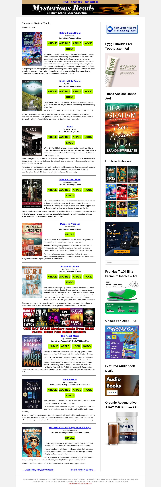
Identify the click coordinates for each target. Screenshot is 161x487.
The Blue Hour (70, 379)
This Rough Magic (70, 336)
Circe (70, 127)
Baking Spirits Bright (69, 33)
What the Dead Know (69, 179)
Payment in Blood (70, 266)
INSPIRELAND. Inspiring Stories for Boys (70, 427)
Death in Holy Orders (69, 81)
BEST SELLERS (91, 2)
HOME (65, 2)
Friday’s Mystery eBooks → (83, 470)
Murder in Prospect (70, 224)
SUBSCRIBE (76, 2)
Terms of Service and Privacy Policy (80, 483)
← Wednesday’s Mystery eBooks (37, 470)
